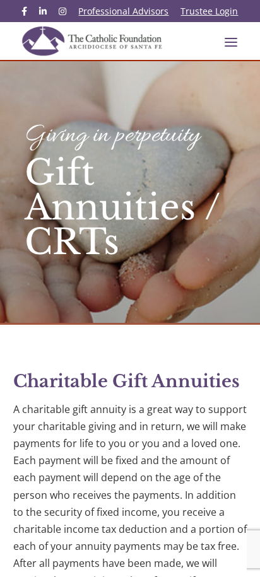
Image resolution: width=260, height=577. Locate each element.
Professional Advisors (123, 12)
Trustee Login (209, 12)
